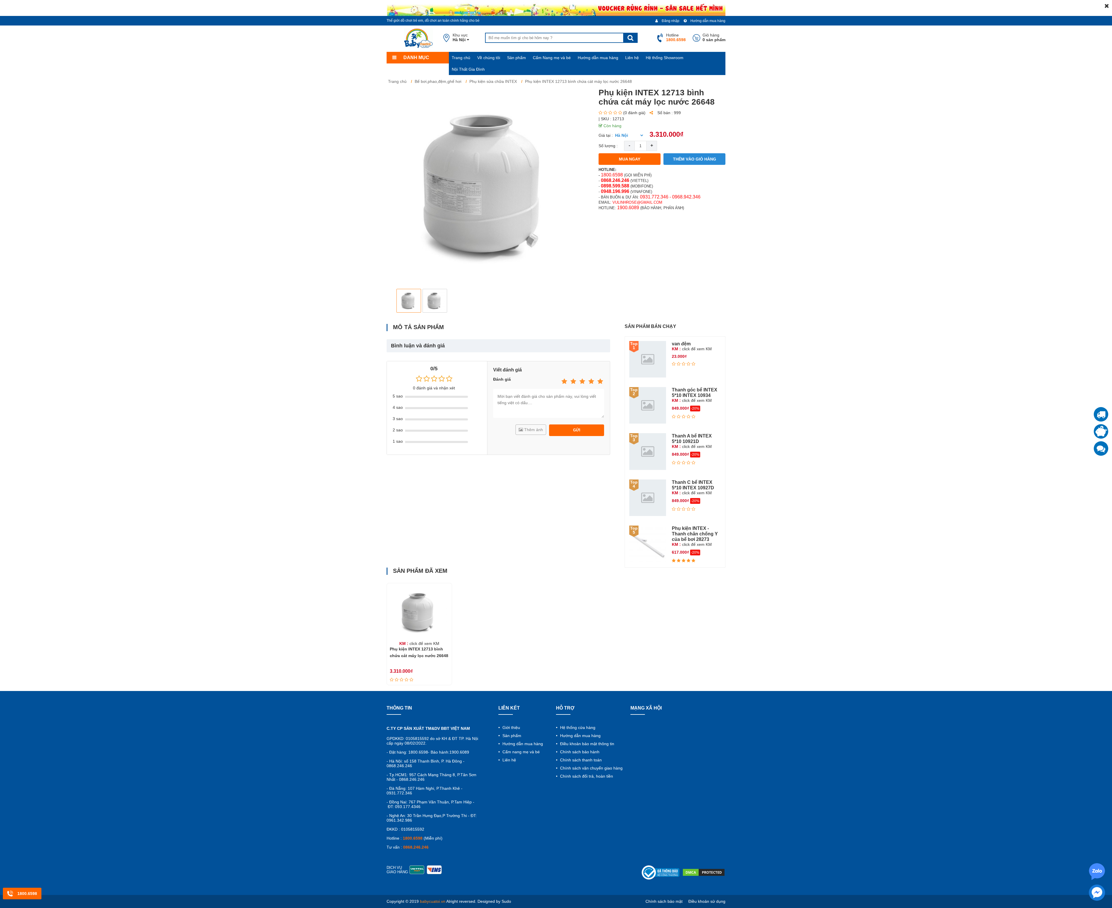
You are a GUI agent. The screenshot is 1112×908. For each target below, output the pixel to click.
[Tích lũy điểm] (1101, 431)
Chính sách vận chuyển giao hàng (591, 768)
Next (581, 301)
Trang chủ (461, 57)
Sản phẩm (516, 57)
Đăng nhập (670, 21)
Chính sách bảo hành (579, 752)
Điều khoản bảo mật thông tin (586, 743)
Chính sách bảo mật (664, 901)
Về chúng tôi (488, 57)
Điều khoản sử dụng (706, 901)
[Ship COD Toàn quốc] (1101, 414)
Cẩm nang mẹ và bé (520, 752)
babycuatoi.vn (432, 901)
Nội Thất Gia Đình (468, 69)
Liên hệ (632, 57)
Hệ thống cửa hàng (577, 727)
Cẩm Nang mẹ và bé (552, 57)
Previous (396, 301)
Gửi (576, 430)
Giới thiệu (510, 727)
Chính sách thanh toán (580, 760)
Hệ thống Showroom (664, 57)
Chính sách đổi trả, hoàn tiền (586, 776)
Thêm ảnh (533, 429)
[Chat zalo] (1101, 448)
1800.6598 (612, 174)
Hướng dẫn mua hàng (707, 21)
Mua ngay (629, 159)
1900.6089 (628, 207)
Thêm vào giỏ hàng (694, 159)
